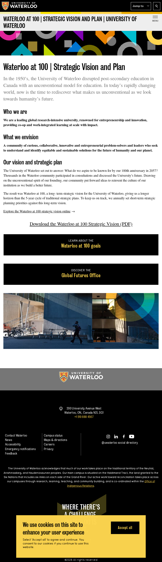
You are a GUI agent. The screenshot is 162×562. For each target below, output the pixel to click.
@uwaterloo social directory (120, 442)
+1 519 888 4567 (84, 417)
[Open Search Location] (156, 6)
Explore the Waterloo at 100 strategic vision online (36, 211)
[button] (141, 6)
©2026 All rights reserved (81, 559)
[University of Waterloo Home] (20, 6)
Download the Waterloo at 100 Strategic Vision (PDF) (81, 223)
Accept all (125, 527)
